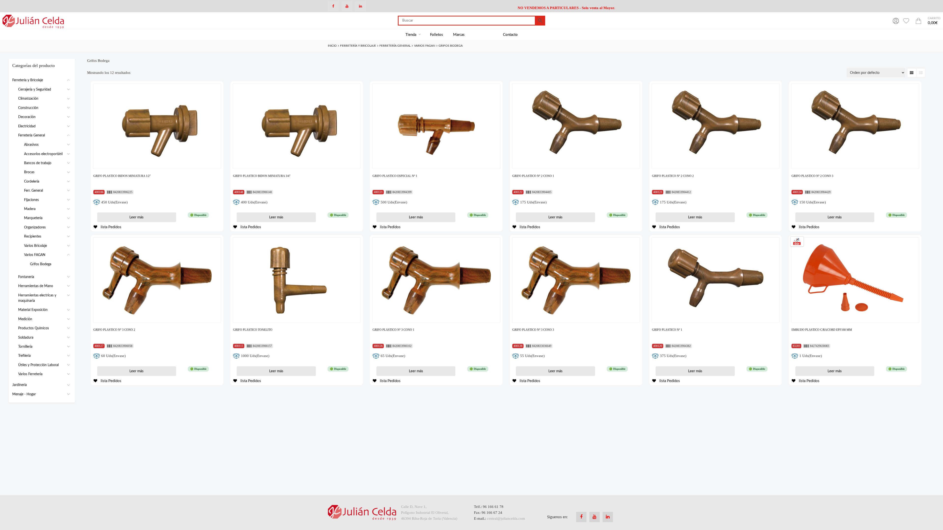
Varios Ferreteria (30, 374)
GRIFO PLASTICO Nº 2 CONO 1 (533, 176)
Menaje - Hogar (24, 394)
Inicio (332, 45)
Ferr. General (33, 190)
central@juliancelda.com (506, 518)
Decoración (27, 117)
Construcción (28, 108)
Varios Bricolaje (35, 246)
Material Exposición (33, 310)
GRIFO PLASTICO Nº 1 (667, 329)
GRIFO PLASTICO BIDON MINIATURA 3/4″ (262, 176)
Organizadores (35, 227)
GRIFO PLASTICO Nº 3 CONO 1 (393, 329)
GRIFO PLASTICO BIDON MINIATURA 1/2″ (122, 176)
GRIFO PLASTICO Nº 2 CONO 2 (673, 176)
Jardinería (19, 385)
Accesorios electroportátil (43, 154)
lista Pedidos (110, 227)
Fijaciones (31, 200)
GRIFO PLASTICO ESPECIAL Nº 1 (395, 176)
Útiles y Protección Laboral (38, 365)
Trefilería (24, 356)
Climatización (28, 98)
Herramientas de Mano (35, 286)
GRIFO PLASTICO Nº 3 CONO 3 (533, 329)
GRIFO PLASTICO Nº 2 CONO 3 (812, 176)
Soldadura (25, 337)
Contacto (510, 35)
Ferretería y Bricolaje (358, 45)
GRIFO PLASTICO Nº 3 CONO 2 (114, 329)
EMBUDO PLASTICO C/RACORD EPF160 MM (821, 329)
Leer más (136, 217)
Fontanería (26, 277)
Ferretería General (395, 45)
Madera (30, 209)
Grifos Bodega (40, 264)
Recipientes (32, 236)
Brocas (29, 172)
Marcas (459, 35)
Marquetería (33, 218)
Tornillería (25, 346)
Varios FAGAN (424, 45)
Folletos (436, 35)
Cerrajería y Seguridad (34, 89)
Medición (25, 319)
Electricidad (27, 126)
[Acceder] (896, 21)
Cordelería (31, 181)
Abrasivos (31, 144)
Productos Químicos (33, 328)
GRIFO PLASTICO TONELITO (252, 329)
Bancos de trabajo (37, 163)
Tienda (411, 35)
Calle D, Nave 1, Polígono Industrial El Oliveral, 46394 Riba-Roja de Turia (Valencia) (429, 512)
